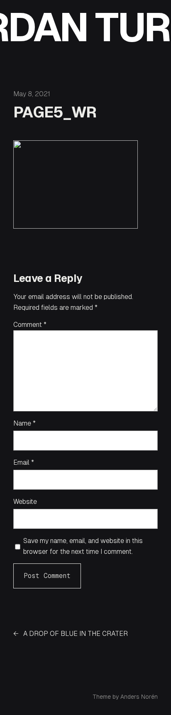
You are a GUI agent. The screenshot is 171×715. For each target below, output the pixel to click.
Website (25, 502)
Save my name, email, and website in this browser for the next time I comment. (83, 546)
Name (24, 423)
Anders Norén (139, 696)
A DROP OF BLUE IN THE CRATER (75, 634)
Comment (29, 325)
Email (23, 462)
